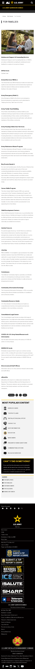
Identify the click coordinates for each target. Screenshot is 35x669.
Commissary (5, 272)
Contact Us (12, 423)
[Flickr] (7, 666)
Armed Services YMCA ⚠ (9, 80)
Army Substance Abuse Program (12, 146)
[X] (22, 508)
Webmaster (4, 634)
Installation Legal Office (16, 418)
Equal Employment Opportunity (9, 615)
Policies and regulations (7, 627)
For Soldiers (8, 488)
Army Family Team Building (10, 109)
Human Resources (5, 658)
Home (4, 16)
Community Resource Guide (10, 301)
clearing (4, 250)
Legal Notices (4, 624)
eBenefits (4, 377)
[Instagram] (11, 666)
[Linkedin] (15, 666)
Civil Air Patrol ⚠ (6, 228)
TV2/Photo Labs (13, 413)
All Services (5, 70)
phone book (6, 471)
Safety (3, 629)
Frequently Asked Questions (17, 443)
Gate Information (14, 428)
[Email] (2, 508)
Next (25, 395)
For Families (8, 483)
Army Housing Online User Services (12, 126)
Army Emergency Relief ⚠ (9, 95)
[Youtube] (22, 666)
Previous (11, 395)
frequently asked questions (18, 469)
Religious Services (14, 453)
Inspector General (6, 622)
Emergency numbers (6, 612)
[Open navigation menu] (3, 2)
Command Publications (15, 448)
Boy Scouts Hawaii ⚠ (8, 164)
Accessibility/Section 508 (8, 537)
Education (11, 433)
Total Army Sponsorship (22, 656)
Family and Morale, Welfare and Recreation (12, 617)
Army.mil (17, 527)
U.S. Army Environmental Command (10, 660)
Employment (4, 530)
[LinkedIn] (10, 508)
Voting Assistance (6, 631)
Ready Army (4, 539)
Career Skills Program (8, 188)
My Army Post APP (6, 610)
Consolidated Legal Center (10, 314)
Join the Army (5, 545)
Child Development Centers (10, 210)
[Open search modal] (32, 2)
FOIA (2, 532)
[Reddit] (18, 508)
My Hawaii (10, 16)
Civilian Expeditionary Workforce (20, 658)
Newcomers (12, 438)
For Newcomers (9, 486)
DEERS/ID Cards (6, 348)
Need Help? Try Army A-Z (7, 542)
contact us (21, 471)
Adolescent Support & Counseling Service (15, 57)
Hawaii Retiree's (9, 491)
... (20, 395)
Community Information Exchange (12, 287)
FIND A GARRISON (17, 653)
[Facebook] (6, 508)
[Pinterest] (14, 508)
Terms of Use (4, 534)
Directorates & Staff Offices (10, 366)
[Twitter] (18, 666)
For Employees (8, 480)
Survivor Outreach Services (8, 656)
